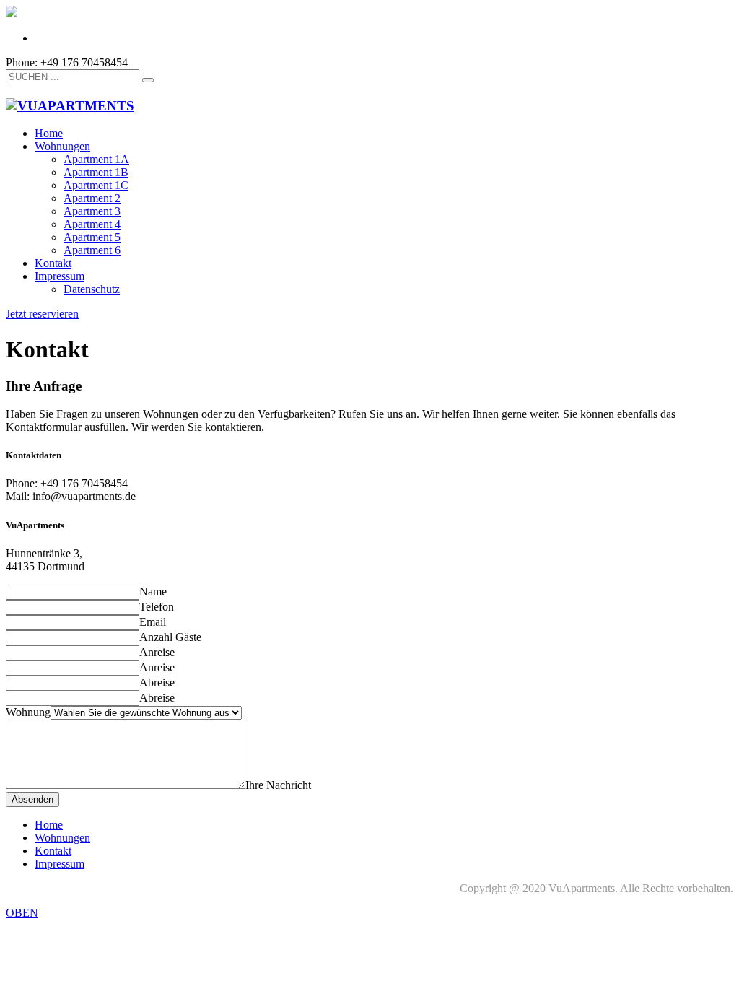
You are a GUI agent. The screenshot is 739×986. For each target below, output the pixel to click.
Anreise (157, 652)
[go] (148, 80)
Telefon (156, 607)
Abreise (157, 682)
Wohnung (28, 712)
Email (152, 622)
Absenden (32, 799)
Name (153, 591)
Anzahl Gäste (170, 637)
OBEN (22, 913)
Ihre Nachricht (278, 785)
